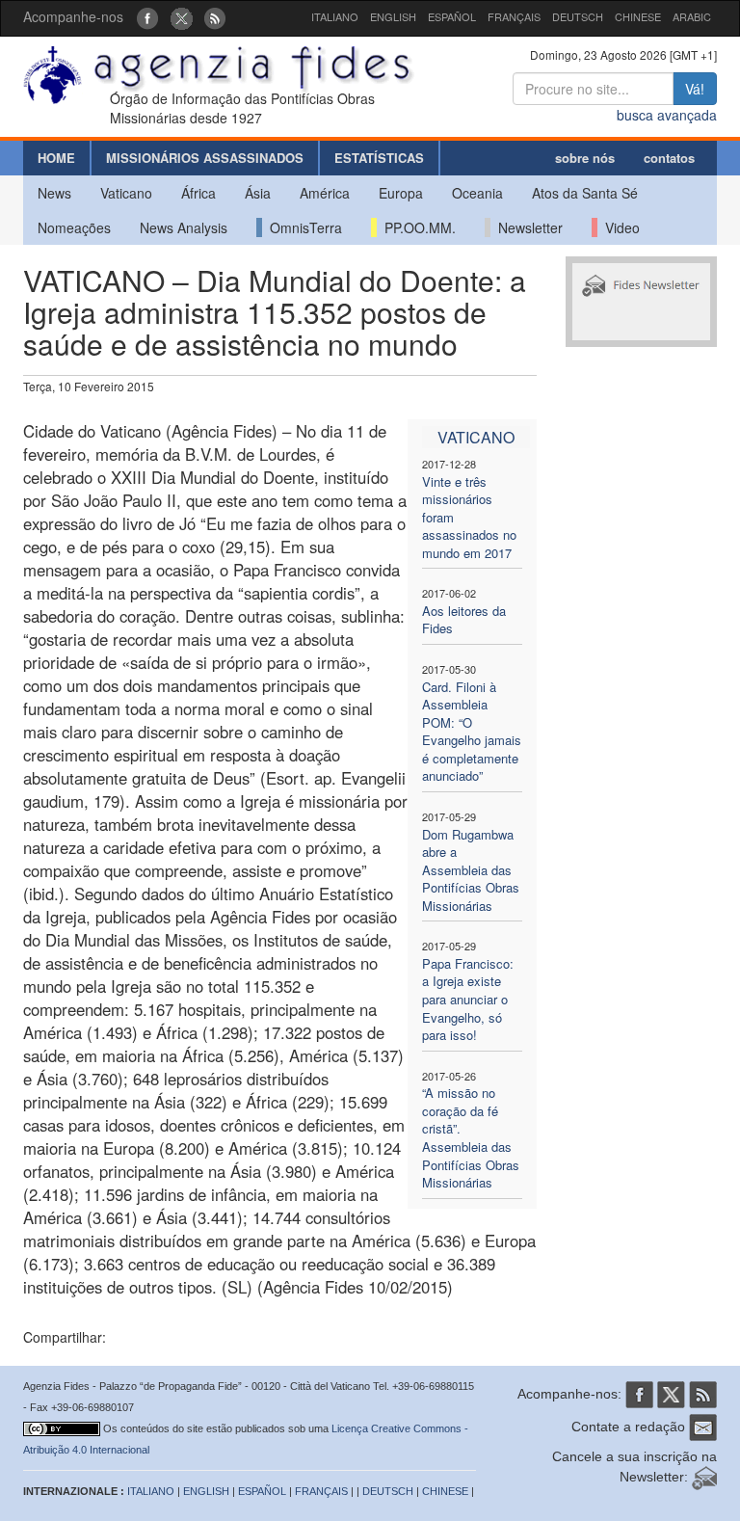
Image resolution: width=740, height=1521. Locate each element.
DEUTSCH (577, 16)
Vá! (694, 88)
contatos (669, 157)
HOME (56, 157)
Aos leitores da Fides (464, 619)
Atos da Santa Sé (585, 192)
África (198, 192)
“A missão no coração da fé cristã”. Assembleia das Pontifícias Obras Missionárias (470, 1137)
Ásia (258, 192)
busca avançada (667, 114)
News (54, 192)
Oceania (477, 192)
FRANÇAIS (514, 16)
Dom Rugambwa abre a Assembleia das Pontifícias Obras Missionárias (470, 870)
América (325, 192)
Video (618, 227)
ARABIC (692, 16)
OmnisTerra (302, 227)
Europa (401, 192)
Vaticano (126, 192)
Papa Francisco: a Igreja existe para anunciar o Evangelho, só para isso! (468, 999)
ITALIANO (334, 16)
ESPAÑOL (452, 16)
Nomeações (74, 227)
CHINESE (638, 16)
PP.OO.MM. (416, 227)
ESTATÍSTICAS (379, 157)
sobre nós (585, 157)
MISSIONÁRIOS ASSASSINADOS (205, 157)
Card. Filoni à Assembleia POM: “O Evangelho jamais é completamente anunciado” (471, 732)
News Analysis (183, 227)
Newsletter (526, 227)
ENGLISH (393, 16)
